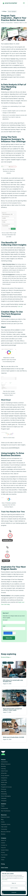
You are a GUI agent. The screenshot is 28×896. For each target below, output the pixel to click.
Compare (3, 871)
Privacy (3, 852)
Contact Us (4, 845)
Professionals (4, 808)
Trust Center (4, 854)
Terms (2, 859)
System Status (4, 850)
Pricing (3, 864)
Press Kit (3, 847)
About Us (3, 840)
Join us (20, 306)
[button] (23, 3)
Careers (3, 842)
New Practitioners (5, 810)
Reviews (3, 834)
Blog (2, 819)
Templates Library (5, 824)
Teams (2, 806)
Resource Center (5, 817)
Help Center (4, 826)
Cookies (3, 857)
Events (3, 822)
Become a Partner (5, 831)
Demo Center (4, 867)
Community (4, 829)
